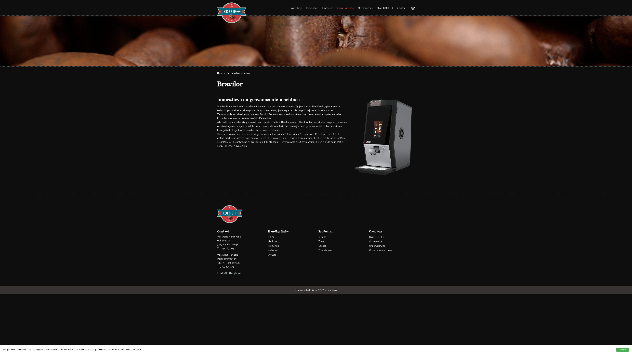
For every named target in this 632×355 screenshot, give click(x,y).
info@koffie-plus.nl (230, 273)
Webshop (296, 8)
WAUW (321, 290)
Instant (322, 237)
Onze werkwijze (377, 246)
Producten (312, 8)
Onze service (365, 8)
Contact (402, 8)
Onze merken (345, 8)
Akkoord (622, 350)
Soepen (322, 246)
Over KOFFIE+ (385, 8)
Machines (327, 8)
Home (220, 73)
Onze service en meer (380, 250)
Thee (321, 241)
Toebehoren (325, 250)
